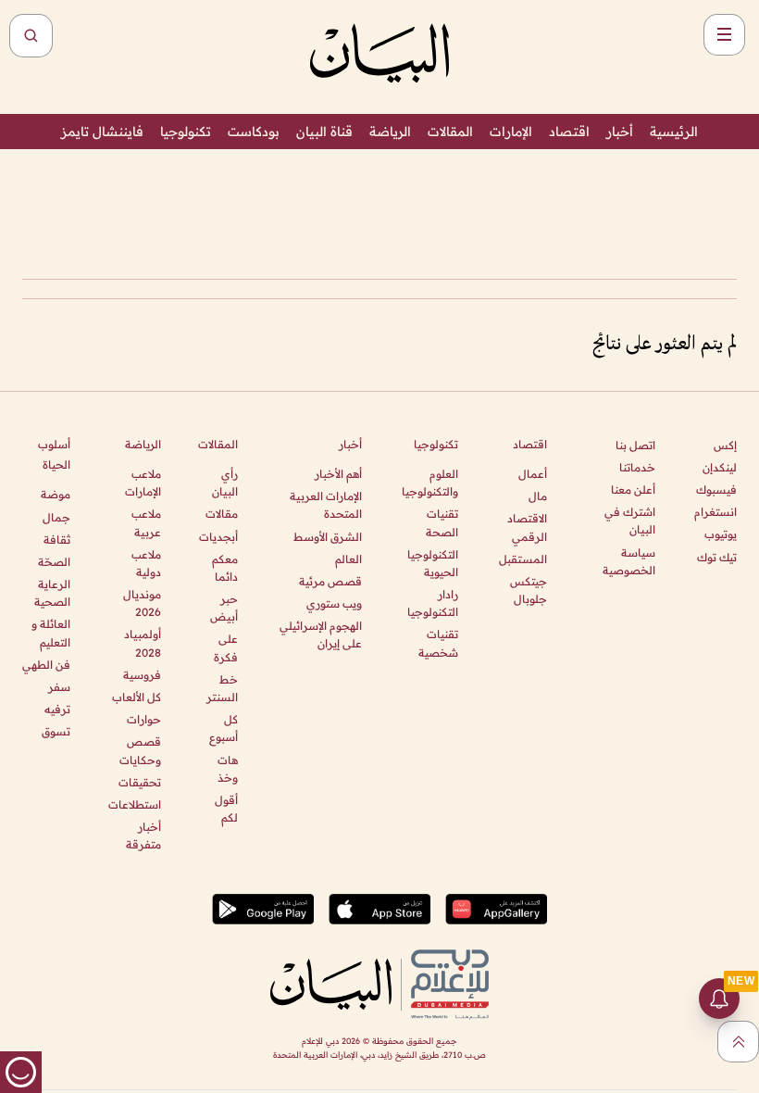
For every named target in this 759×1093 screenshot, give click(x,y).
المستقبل (523, 559)
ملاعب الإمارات (142, 482)
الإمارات (511, 131)
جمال (56, 517)
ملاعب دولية (145, 563)
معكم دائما (225, 568)
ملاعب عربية (145, 522)
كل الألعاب (136, 697)
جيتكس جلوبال (528, 590)
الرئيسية (674, 131)
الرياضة (390, 131)
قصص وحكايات (139, 750)
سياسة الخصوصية (629, 561)
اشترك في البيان (629, 520)
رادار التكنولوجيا (432, 603)
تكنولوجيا (185, 131)
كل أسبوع (223, 728)
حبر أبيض (224, 607)
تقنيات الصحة (442, 522)
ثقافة (57, 539)
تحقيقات (139, 782)
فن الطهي (46, 665)
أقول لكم (226, 808)
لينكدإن (720, 467)
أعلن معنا (633, 489)
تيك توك (717, 557)
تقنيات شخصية (438, 643)
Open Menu (724, 35)
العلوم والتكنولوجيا (430, 482)
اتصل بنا (635, 445)
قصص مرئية (330, 581)
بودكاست (254, 131)
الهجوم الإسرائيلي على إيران (321, 634)
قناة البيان (324, 131)
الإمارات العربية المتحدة (326, 505)
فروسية (141, 675)
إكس (725, 445)
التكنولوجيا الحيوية (432, 563)
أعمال (532, 474)
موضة (55, 494)
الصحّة (54, 562)
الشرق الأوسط (327, 537)
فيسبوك (716, 489)
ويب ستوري (334, 603)
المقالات (450, 131)
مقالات (221, 514)
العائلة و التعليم (50, 632)
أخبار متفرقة (143, 835)
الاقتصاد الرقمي (527, 527)
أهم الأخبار (338, 474)
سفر (59, 687)
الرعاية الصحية (52, 593)
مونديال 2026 (141, 603)
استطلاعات (134, 804)
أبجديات (218, 537)
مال (538, 496)
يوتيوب (720, 534)
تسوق (56, 731)
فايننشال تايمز (102, 131)
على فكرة (226, 647)
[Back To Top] (738, 1041)
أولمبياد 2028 (142, 643)
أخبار (619, 131)
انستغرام (715, 512)
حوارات (143, 719)
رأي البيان (225, 482)
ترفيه (57, 709)
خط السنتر (222, 688)
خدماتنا (637, 467)
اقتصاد (569, 131)
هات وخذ (228, 769)
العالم (348, 559)
